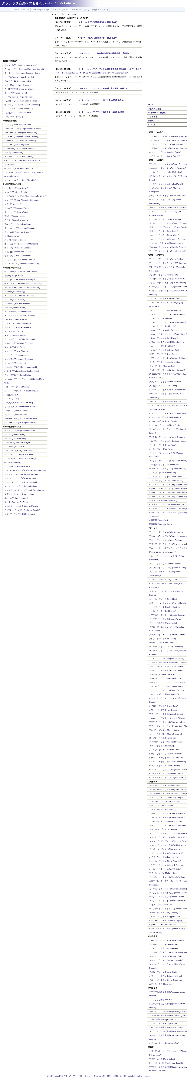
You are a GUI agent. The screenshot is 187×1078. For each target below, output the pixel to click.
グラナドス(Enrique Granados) (17, 411)
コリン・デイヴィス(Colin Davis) (163, 354)
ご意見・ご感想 (154, 108)
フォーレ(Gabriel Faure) (14, 347)
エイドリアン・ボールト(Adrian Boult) (165, 298)
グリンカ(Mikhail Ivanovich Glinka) (19, 252)
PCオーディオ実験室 (157, 112)
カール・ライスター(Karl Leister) (163, 948)
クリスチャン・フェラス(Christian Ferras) (167, 825)
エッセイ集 (152, 116)
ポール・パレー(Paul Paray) (161, 449)
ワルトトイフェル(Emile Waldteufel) (19, 339)
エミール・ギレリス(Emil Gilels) (163, 599)
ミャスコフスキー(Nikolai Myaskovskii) (21, 474)
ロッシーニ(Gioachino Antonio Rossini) (21, 136)
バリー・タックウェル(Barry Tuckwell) (165, 976)
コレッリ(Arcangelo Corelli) (16, 93)
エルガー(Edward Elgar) (14, 299)
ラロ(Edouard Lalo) (12, 236)
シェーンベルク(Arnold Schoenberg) (20, 458)
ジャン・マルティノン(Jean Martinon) (165, 362)
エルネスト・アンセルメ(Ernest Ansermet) (167, 168)
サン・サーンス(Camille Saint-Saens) (20, 272)
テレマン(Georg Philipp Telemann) (19, 97)
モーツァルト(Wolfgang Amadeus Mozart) (22, 129)
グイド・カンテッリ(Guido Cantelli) (164, 156)
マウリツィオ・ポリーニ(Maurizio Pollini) (167, 722)
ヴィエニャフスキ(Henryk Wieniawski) (20, 367)
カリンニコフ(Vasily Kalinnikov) (17, 323)
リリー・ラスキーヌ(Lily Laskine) (163, 913)
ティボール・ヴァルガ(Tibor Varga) (164, 849)
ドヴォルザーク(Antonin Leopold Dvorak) (22, 287)
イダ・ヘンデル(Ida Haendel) (162, 805)
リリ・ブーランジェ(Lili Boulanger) (19, 514)
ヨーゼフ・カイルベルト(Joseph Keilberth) (167, 251)
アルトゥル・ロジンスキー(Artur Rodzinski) (168, 140)
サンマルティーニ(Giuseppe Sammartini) (22, 105)
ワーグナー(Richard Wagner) (16, 212)
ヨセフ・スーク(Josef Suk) (160, 905)
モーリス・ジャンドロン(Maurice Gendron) (168, 889)
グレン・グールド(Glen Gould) (162, 639)
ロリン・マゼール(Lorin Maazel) (163, 500)
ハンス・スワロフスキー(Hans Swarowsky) (167, 413)
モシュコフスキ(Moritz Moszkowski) (19, 407)
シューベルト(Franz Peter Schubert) (20, 140)
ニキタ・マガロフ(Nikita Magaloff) (164, 694)
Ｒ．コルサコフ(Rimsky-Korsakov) (19, 295)
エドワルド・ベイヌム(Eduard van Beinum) (168, 148)
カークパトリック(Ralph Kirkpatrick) (165, 607)
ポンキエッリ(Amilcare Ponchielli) (19, 343)
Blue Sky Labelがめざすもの (59, 1076)
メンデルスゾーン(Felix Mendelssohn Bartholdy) (25, 196)
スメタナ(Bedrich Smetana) (16, 220)
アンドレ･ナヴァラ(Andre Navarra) (164, 801)
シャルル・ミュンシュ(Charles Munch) (166, 184)
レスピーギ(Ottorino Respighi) (17, 442)
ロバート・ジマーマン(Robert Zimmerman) (168, 492)
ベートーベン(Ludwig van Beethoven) (20, 132)
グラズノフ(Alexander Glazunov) (18, 403)
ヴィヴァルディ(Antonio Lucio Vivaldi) (20, 65)
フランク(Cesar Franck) (14, 216)
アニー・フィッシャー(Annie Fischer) (165, 540)
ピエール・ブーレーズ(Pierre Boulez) (165, 425)
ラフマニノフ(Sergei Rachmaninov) (19, 430)
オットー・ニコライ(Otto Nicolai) (18, 156)
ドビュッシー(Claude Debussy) (17, 311)
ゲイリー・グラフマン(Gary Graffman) (166, 647)
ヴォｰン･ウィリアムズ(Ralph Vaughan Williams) (25, 470)
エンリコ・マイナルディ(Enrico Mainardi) (167, 817)
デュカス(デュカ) (11, 395)
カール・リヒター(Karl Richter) (162, 326)
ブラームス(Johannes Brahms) (17, 232)
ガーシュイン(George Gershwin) (18, 450)
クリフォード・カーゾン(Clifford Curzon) (167, 635)
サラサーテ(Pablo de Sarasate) (17, 327)
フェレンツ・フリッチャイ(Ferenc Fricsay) (168, 223)
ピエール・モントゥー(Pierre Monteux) (166, 219)
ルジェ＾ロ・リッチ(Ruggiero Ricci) (164, 917)
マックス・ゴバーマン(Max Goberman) (166, 243)
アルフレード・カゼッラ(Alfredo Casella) (22, 510)
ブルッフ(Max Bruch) (13, 331)
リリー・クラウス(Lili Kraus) (161, 746)
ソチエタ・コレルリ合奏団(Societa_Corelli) (168, 1011)
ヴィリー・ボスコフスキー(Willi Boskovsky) (168, 508)
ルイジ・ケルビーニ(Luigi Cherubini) (20, 180)
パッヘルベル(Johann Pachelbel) (18, 109)
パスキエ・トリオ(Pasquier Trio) (163, 1023)
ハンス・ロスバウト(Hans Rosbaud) (165, 417)
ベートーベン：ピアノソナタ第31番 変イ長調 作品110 (102, 88)
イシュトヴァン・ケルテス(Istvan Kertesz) (167, 283)
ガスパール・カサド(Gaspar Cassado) (165, 821)
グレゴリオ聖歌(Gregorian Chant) (19, 89)
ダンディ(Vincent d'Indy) (15, 335)
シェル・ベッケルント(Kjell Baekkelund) (166, 658)
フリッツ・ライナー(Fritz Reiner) (163, 231)
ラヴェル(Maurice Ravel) (15, 438)
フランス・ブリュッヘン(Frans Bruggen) (167, 437)
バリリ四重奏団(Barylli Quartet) (162, 1019)
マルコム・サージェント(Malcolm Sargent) (167, 247)
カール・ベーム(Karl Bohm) (161, 318)
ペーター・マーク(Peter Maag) (162, 445)
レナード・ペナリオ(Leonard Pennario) (166, 758)
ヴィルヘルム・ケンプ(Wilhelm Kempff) (166, 774)
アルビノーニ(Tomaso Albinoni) (17, 113)
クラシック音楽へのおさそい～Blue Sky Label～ (39, 3)
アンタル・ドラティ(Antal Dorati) (163, 275)
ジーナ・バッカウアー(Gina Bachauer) (166, 666)
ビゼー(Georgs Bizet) (13, 276)
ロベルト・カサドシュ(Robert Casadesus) (167, 762)
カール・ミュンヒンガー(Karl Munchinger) (167, 322)
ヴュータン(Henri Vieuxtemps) (17, 256)
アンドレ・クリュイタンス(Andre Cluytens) (168, 164)
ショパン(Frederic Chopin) (15, 192)
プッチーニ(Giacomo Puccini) (17, 303)
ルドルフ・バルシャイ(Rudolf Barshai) (165, 477)
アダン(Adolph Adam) (13, 152)
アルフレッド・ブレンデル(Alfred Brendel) (167, 568)
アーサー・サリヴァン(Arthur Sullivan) (21, 419)
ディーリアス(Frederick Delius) (17, 375)
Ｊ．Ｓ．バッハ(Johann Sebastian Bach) (22, 73)
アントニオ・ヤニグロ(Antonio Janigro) (166, 797)
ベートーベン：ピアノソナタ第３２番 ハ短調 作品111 (101, 112)
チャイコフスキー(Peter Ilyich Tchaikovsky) (23, 283)
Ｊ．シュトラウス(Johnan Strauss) (19, 228)
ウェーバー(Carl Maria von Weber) (19, 148)
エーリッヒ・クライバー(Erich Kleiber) (166, 144)
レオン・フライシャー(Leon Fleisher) (165, 754)
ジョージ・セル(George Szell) (162, 366)
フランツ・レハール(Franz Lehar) (19, 494)
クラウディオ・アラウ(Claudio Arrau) (165, 619)
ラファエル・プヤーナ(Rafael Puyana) (165, 742)
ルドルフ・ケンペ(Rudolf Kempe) (163, 473)
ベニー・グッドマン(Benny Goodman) (165, 980)
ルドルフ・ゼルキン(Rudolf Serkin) (164, 750)
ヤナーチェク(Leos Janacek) (16, 355)
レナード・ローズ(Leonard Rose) (163, 924)
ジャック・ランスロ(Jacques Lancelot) (166, 960)
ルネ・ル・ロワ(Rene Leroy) (161, 984)
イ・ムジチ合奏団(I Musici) (160, 1000)
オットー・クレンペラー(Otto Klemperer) (167, 314)
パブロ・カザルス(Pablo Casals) (163, 421)
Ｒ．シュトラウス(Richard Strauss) (19, 315)
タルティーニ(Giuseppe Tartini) (17, 81)
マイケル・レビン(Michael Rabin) (163, 873)
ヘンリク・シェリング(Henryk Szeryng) (166, 865)
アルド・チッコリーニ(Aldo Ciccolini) (165, 564)
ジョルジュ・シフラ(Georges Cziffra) (165, 678)
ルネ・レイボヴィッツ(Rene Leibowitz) (166, 480)
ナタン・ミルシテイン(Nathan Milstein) (166, 853)
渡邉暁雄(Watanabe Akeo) (160, 524)
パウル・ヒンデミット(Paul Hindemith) (21, 482)
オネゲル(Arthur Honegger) (16, 498)
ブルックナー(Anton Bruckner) (17, 224)
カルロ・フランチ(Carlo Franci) (163, 330)
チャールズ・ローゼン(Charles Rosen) (166, 686)
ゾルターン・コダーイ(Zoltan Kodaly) (20, 486)
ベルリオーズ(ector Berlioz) (16, 188)
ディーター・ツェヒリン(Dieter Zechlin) (166, 690)
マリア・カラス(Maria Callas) (162, 1059)
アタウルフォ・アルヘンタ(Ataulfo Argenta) (168, 136)
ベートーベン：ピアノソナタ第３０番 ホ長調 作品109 (101, 100)
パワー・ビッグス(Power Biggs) (163, 710)
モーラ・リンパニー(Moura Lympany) (165, 734)
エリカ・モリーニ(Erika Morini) (162, 809)
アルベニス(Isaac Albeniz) (15, 415)
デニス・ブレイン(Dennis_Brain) (163, 972)
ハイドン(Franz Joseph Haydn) (17, 125)
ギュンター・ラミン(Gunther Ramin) (165, 152)
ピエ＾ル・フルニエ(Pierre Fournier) (165, 861)
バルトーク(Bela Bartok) (14, 446)
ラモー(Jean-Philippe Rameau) (17, 85)
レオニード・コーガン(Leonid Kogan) (165, 920)
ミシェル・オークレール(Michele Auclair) (167, 877)
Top (74, 14)
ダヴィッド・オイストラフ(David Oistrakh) (167, 845)
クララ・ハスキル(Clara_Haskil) (163, 623)
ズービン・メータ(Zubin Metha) (163, 386)
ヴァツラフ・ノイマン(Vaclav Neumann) (166, 504)
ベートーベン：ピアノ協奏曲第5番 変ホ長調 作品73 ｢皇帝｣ (103, 53)
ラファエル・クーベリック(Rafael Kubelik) (167, 469)
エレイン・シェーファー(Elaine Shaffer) (166, 940)
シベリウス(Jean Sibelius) (15, 319)
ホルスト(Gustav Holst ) (14, 434)
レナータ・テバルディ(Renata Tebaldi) (166, 1063)
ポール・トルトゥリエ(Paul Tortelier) (165, 869)
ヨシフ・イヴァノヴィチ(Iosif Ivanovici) (21, 391)
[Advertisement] (25, 36)
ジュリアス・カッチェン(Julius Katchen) (166, 670)
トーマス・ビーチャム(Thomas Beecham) (167, 207)
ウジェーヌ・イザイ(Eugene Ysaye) (20, 422)
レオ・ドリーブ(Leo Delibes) (16, 387)
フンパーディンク (12, 399)
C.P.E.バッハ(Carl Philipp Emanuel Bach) (22, 160)
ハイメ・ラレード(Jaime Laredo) (163, 857)
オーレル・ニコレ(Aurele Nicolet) (163, 944)
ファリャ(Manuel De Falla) (16, 502)
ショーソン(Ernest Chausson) (17, 351)
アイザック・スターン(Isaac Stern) (164, 785)
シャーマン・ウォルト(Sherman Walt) (165, 956)
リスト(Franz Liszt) (12, 204)
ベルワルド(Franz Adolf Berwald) (18, 168)
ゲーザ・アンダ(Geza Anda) (161, 643)
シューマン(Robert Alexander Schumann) (22, 200)
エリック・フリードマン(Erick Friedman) (167, 813)
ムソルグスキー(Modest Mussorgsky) (20, 279)
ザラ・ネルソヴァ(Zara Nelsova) (163, 829)
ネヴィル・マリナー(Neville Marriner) (165, 401)
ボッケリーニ (10, 164)
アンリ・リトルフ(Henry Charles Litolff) (21, 264)
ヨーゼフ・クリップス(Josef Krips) (164, 465)
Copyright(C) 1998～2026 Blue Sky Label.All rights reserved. (123, 1076)
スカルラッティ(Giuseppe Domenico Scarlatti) (24, 69)
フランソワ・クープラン (14, 117)
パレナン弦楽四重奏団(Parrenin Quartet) (166, 1027)
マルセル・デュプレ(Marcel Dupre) (164, 730)
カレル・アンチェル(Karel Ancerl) (163, 338)
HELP (150, 105)
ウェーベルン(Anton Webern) (17, 466)
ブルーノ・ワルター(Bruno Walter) (164, 235)
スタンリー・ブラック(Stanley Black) (165, 382)
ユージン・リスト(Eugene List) (162, 738)
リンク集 (152, 124)
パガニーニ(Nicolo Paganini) (16, 144)
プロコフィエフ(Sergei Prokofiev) (18, 454)
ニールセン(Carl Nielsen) (15, 363)
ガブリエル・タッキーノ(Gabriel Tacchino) (167, 615)
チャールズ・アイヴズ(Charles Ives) (20, 478)
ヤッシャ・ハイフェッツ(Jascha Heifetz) (166, 897)
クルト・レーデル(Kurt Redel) (162, 346)
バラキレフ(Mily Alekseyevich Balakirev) (21, 371)
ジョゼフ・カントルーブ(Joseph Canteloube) (24, 490)
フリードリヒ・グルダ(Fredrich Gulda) (166, 714)
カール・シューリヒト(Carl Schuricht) (165, 172)
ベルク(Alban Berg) (12, 462)
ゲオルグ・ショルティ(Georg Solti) (164, 350)
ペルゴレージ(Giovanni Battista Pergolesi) (22, 101)
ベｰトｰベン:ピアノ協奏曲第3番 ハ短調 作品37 (97, 22)
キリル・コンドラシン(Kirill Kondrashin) (166, 342)
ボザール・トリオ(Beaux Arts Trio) (164, 1043)
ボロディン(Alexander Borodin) (17, 248)
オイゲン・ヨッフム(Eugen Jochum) (165, 310)
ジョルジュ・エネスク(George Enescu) (21, 506)
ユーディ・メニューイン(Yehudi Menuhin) (167, 901)
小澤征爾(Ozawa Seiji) (158, 520)
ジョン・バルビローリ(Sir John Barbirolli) (167, 370)
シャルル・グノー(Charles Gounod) (19, 260)
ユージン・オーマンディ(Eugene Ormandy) (168, 461)
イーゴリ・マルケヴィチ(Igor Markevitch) (167, 279)
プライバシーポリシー (82, 1076)
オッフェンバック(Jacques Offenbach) (21, 244)
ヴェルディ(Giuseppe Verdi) (16, 208)
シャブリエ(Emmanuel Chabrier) (18, 359)
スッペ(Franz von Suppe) (15, 240)
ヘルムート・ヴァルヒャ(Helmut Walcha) (167, 718)
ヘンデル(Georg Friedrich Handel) (19, 77)
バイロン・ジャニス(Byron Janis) (163, 706)
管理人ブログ (153, 120)
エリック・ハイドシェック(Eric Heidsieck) (167, 603)
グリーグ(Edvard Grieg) (14, 291)
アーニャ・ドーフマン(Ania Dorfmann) (166, 532)
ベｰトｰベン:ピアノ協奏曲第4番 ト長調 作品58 (97, 38)
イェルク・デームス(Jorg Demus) (163, 579)
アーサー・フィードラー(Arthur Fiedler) (166, 259)
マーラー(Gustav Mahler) (15, 307)
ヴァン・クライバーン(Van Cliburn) (164, 766)
